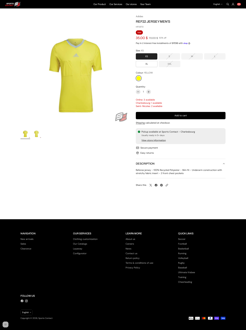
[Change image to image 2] (36, 133)
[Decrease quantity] (138, 92)
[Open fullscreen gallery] (126, 120)
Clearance (25, 248)
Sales (23, 243)
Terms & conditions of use (139, 262)
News (128, 248)
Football (182, 243)
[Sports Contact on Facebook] (22, 300)
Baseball (182, 267)
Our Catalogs (80, 243)
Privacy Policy (133, 267)
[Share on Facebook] (156, 185)
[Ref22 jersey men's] (75, 70)
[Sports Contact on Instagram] (26, 300)
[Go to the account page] (232, 4)
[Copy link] (167, 185)
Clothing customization (85, 239)
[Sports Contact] (12, 4)
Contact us (131, 253)
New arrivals (26, 239)
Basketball (183, 248)
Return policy (133, 258)
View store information (153, 140)
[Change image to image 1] (25, 133)
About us (130, 239)
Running (182, 253)
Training (182, 277)
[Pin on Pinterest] (161, 185)
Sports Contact (45, 318)
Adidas (139, 16)
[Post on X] (150, 185)
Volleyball (183, 258)
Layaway (77, 248)
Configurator (80, 253)
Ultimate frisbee (186, 272)
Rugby (181, 262)
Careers (130, 243)
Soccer (182, 239)
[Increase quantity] (148, 92)
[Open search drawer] (227, 4)
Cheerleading (185, 282)
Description (145, 163)
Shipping (140, 122)
